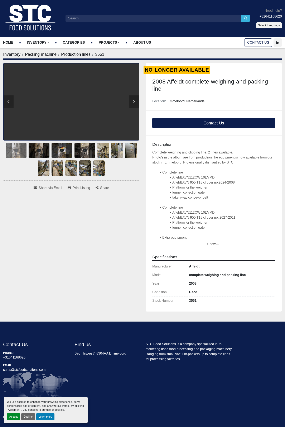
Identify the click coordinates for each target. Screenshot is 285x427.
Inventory (37, 42)
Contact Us (258, 42)
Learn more (45, 416)
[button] (38, 42)
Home (8, 42)
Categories (74, 42)
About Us (142, 42)
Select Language (269, 25)
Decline (28, 416)
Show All (213, 244)
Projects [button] (108, 42)
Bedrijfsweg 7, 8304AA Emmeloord (100, 353)
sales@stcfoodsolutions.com (24, 369)
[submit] (245, 18)
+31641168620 (271, 16)
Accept (13, 416)
